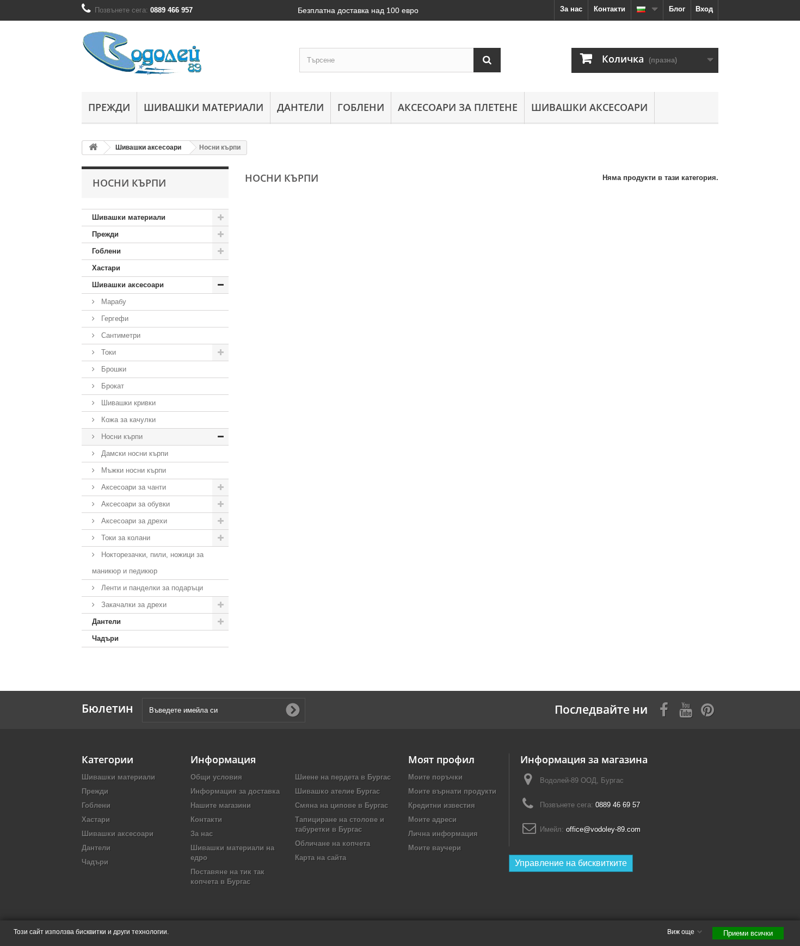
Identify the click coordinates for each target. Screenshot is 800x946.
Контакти (609, 9)
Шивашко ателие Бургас (337, 791)
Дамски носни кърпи (133, 453)
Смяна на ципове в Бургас (341, 805)
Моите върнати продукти (452, 791)
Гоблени (360, 107)
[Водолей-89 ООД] (182, 53)
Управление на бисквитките (571, 863)
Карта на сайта (320, 858)
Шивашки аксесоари (589, 107)
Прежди (109, 107)
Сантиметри (119, 335)
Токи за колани (124, 538)
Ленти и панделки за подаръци (151, 588)
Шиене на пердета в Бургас (343, 777)
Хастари (106, 268)
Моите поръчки (435, 777)
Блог (677, 9)
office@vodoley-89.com (603, 829)
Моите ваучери (434, 848)
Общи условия (216, 777)
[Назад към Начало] (93, 147)
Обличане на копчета (332, 843)
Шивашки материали (203, 107)
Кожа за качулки (127, 420)
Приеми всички (748, 933)
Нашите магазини (220, 805)
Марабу (112, 302)
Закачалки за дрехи (133, 605)
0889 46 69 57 (617, 805)
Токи (107, 352)
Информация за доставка (235, 791)
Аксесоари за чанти (132, 487)
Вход (704, 9)
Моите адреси (432, 819)
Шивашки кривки (127, 403)
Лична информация (443, 834)
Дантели (300, 107)
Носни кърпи (121, 436)
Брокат (111, 386)
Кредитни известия (441, 805)
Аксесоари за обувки (134, 504)
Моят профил (441, 759)
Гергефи (113, 318)
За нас (571, 9)
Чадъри (105, 638)
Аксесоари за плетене (458, 107)
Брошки (112, 369)
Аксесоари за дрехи (133, 521)
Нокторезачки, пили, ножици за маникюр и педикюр (148, 563)
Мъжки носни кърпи (132, 470)
